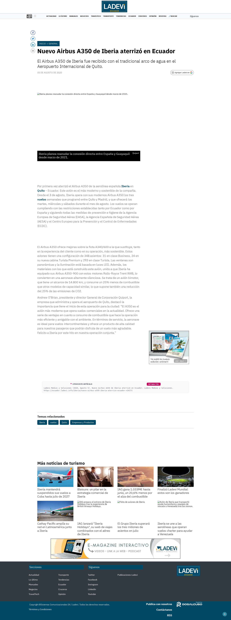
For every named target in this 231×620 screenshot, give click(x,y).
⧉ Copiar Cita (154, 384)
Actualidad (51, 16)
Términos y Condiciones (40, 609)
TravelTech (96, 16)
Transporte (108, 16)
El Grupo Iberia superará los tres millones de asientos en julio (134, 527)
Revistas (162, 16)
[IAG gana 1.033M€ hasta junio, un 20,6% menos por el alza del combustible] (136, 477)
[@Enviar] (33, 50)
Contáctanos (164, 609)
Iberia (125, 186)
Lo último (63, 16)
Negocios (84, 16)
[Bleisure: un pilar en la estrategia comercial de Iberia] (95, 477)
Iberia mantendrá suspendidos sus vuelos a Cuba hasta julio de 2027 (54, 492)
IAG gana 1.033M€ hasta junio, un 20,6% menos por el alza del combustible (135, 492)
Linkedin (92, 589)
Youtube (92, 594)
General (53, 43)
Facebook (92, 579)
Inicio (42, 43)
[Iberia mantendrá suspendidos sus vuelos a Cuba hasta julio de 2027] (55, 477)
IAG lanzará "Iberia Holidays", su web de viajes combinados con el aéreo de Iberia (95, 529)
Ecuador (132, 16)
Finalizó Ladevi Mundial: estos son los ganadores (173, 491)
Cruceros (142, 16)
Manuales (73, 16)
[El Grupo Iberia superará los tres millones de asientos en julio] (136, 511)
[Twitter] (33, 38)
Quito (41, 190)
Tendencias (121, 16)
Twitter (91, 575)
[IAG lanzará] (95, 511)
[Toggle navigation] (34, 16)
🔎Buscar (173, 16)
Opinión (152, 16)
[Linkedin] (33, 44)
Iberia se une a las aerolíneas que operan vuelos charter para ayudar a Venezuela (175, 529)
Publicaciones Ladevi (128, 575)
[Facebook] (33, 32)
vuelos (41, 199)
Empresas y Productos (83, 422)
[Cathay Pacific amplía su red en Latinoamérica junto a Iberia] (55, 511)
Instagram (93, 584)
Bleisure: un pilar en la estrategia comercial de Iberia (92, 492)
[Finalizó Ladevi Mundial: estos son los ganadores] (176, 477)
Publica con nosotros (159, 604)
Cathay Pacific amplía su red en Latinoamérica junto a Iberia (54, 527)
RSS (169, 615)
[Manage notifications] (225, 614)
